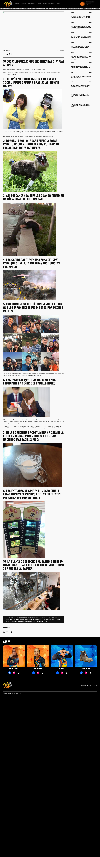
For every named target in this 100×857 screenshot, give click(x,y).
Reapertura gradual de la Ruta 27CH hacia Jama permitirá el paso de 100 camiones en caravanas (81, 38)
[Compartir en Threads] (11, 54)
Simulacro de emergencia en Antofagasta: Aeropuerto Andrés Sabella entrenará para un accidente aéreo (81, 28)
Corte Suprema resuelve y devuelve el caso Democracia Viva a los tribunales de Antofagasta (81, 58)
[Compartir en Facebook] (9, 54)
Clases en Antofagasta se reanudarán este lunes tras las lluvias (81, 77)
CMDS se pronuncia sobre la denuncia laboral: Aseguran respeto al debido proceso (80, 48)
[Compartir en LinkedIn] (7, 54)
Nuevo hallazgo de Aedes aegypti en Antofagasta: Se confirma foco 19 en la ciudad (80, 95)
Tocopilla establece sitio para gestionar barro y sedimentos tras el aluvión (80, 86)
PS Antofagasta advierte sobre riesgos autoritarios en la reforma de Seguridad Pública (80, 105)
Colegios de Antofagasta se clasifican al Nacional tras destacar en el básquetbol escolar (80, 18)
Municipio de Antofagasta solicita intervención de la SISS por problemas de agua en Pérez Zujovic (80, 68)
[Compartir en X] (4, 54)
